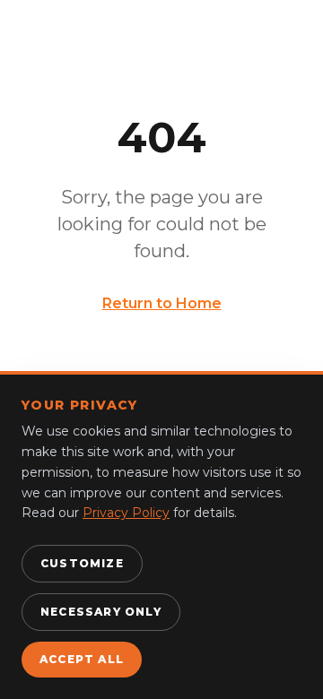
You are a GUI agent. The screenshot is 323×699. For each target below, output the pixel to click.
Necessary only (101, 611)
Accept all (81, 659)
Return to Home (162, 303)
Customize (82, 563)
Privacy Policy (126, 513)
